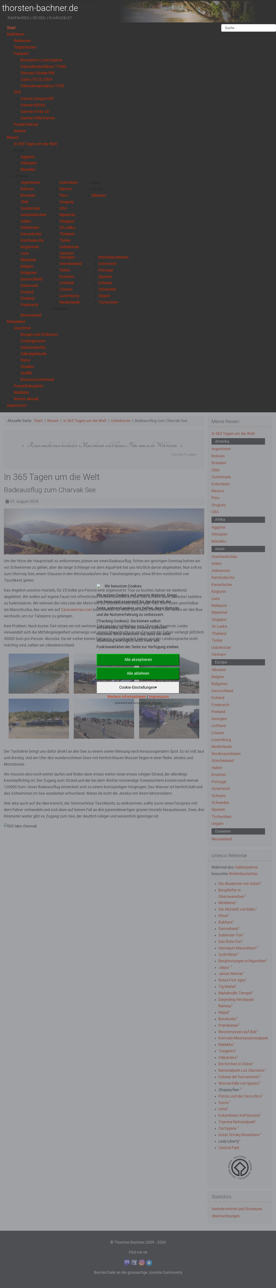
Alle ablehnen (138, 673)
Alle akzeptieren (138, 659)
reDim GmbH (154, 703)
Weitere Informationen (126, 697)
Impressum (159, 697)
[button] (19, 150)
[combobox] (248, 28)
